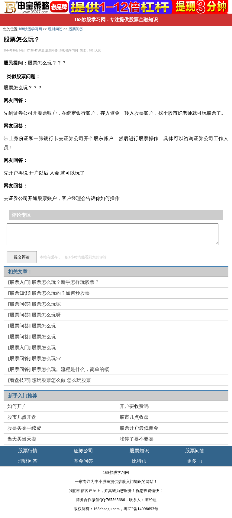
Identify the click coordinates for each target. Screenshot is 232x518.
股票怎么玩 (44, 325)
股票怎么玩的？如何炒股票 (61, 293)
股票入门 (19, 282)
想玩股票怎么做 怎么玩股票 (61, 380)
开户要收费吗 (134, 406)
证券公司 (83, 450)
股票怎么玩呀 (46, 314)
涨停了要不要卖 (136, 438)
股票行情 (27, 450)
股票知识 (19, 293)
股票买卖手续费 (24, 428)
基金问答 (83, 461)
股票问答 (76, 29)
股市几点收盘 (134, 417)
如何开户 (17, 406)
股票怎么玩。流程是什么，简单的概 (70, 369)
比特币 (139, 461)
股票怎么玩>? (46, 358)
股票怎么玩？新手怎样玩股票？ (65, 282)
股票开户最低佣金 (139, 428)
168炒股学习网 (90, 19)
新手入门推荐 (22, 395)
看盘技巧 (19, 380)
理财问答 (55, 29)
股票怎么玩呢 (46, 304)
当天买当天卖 (21, 438)
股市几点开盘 (21, 417)
